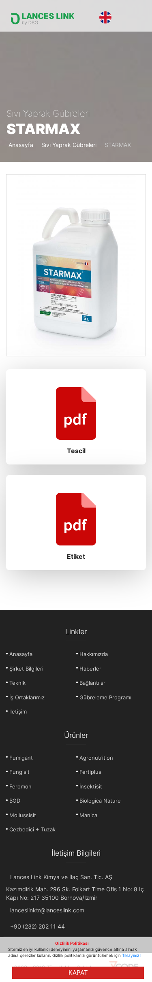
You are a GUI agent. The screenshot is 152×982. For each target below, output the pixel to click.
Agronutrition (96, 757)
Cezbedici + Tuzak (32, 829)
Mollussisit (22, 815)
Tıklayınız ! (131, 955)
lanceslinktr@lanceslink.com (47, 910)
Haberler (90, 668)
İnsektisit (90, 786)
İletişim (18, 711)
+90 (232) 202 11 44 (37, 926)
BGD (14, 800)
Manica (88, 815)
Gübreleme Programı (105, 697)
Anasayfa (21, 144)
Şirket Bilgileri (26, 668)
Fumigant (21, 757)
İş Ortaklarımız (27, 697)
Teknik (17, 683)
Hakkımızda (93, 654)
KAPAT (78, 972)
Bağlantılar (92, 683)
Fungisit (19, 772)
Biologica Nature (100, 800)
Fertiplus (90, 772)
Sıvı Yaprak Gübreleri (68, 144)
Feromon (20, 786)
